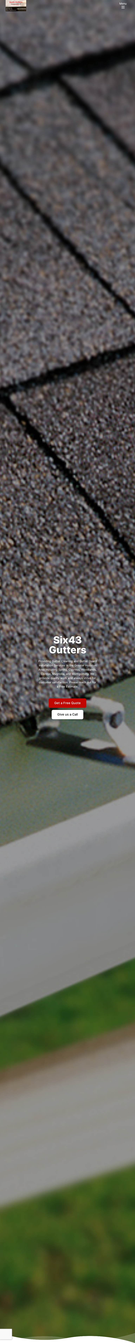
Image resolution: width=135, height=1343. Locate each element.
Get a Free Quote (67, 703)
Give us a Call (67, 714)
